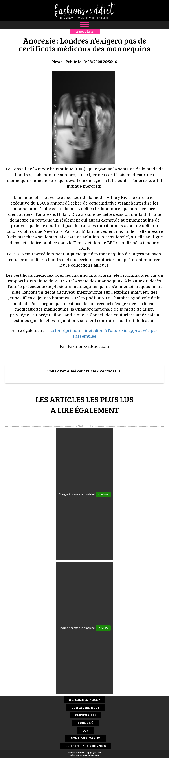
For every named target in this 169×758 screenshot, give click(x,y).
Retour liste (84, 31)
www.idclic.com (91, 755)
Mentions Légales (86, 738)
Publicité (85, 723)
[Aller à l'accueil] (84, 10)
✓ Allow (103, 494)
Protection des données (85, 746)
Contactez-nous (85, 707)
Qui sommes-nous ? (84, 700)
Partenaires (85, 715)
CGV (85, 730)
